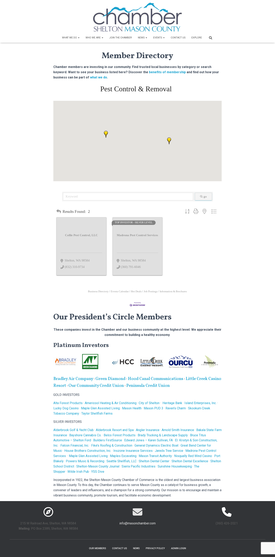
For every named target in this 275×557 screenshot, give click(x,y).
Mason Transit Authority (155, 456)
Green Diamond (110, 379)
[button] (79, 37)
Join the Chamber (120, 37)
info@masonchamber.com (137, 523)
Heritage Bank (172, 403)
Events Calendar (120, 291)
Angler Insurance (147, 430)
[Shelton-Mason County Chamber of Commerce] (137, 17)
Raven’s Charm (175, 408)
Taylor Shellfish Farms (97, 413)
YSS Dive (97, 472)
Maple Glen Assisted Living (100, 408)
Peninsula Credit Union (148, 386)
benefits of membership (167, 72)
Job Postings (150, 291)
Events (158, 37)
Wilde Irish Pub (78, 472)
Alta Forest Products (68, 403)
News (141, 37)
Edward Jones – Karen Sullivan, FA (148, 440)
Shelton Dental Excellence (190, 461)
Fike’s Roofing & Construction (111, 445)
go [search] (205, 196)
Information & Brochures (173, 291)
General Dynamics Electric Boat (156, 445)
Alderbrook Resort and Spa (115, 430)
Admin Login (178, 548)
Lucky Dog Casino (66, 408)
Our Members (97, 548)
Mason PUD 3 (153, 408)
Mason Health (132, 408)
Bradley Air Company (73, 379)
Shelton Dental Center (154, 461)
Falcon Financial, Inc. (74, 445)
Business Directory (98, 291)
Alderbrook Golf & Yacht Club (73, 430)
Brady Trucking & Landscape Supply (163, 435)
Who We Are (93, 37)
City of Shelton (149, 403)
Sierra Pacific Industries (138, 466)
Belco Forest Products (119, 435)
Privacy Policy (155, 548)
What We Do (70, 37)
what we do (98, 77)
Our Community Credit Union (96, 386)
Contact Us (178, 37)
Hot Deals (136, 291)
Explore (196, 37)
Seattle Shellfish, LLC (121, 461)
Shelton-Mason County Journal (97, 466)
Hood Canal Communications (155, 379)
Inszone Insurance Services (133, 451)
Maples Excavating (123, 456)
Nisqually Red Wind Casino (193, 456)
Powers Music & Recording (85, 461)
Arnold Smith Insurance (178, 430)
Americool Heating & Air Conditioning (110, 403)
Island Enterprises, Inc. (200, 403)
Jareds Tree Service (169, 451)
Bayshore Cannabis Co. (85, 435)
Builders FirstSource (107, 440)
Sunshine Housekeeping (175, 466)
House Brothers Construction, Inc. (87, 451)
